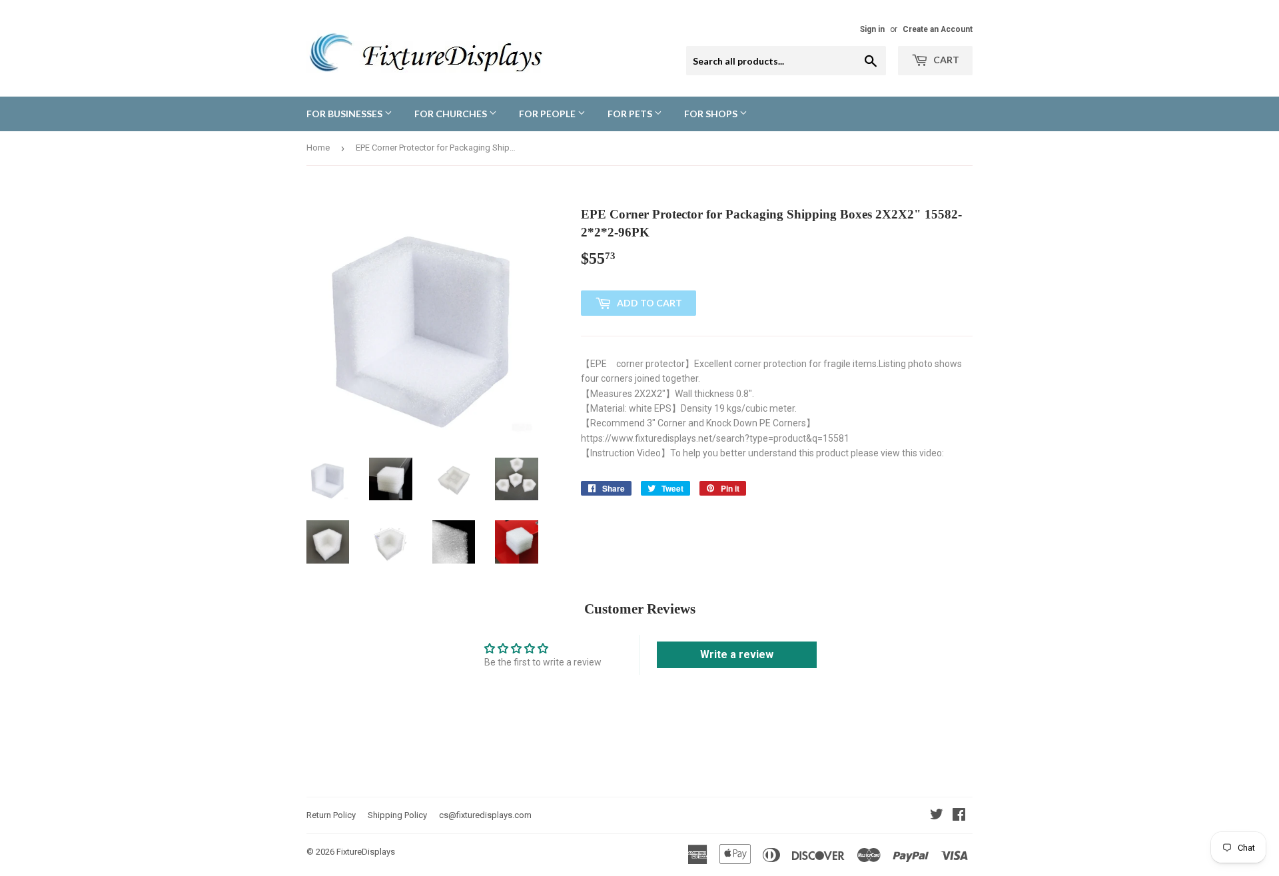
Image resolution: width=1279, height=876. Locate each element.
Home (318, 148)
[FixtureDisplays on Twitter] (936, 816)
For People (548, 113)
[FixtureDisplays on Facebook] (959, 816)
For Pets (631, 113)
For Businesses (345, 113)
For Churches (451, 113)
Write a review (736, 654)
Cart (945, 59)
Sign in (872, 29)
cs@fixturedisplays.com (485, 815)
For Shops (711, 113)
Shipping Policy (397, 815)
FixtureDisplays (365, 852)
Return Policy (331, 815)
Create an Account (938, 29)
